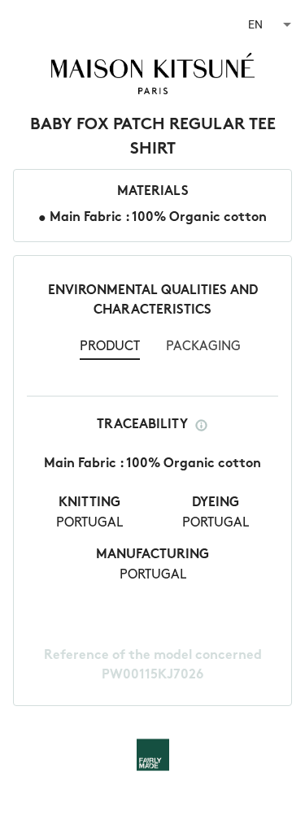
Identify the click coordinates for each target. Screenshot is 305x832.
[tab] (110, 348)
